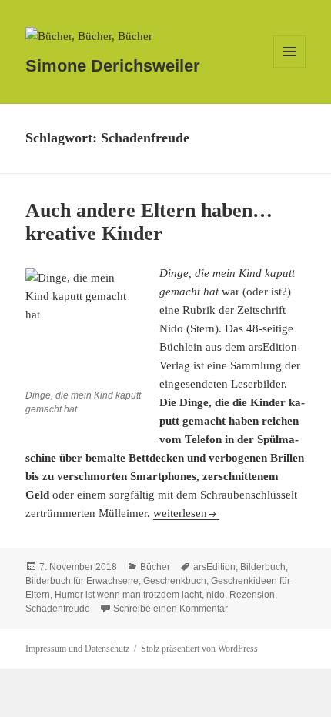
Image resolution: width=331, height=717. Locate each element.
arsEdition (214, 567)
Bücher (155, 567)
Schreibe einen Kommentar (170, 608)
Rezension (252, 594)
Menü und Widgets (290, 67)
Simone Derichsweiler (112, 65)
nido (215, 594)
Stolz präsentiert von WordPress (199, 648)
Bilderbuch (263, 567)
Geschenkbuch (174, 580)
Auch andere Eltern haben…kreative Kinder (148, 222)
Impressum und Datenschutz (77, 648)
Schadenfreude (57, 608)
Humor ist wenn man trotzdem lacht (128, 594)
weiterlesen (186, 513)
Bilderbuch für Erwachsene (82, 580)
